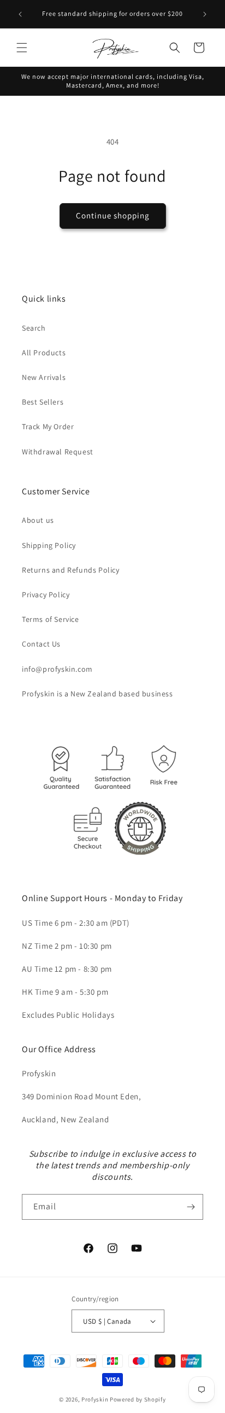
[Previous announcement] (20, 14)
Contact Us (41, 644)
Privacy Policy (45, 594)
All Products (44, 352)
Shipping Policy (49, 545)
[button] (22, 48)
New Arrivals (44, 377)
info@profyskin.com (57, 669)
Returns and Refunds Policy (71, 570)
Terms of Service (50, 619)
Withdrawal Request (57, 452)
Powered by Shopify (138, 1399)
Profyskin (94, 1399)
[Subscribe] (191, 1207)
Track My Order (48, 426)
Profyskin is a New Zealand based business (97, 694)
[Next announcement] (205, 14)
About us (38, 520)
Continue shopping (113, 215)
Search (34, 328)
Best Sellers (42, 402)
